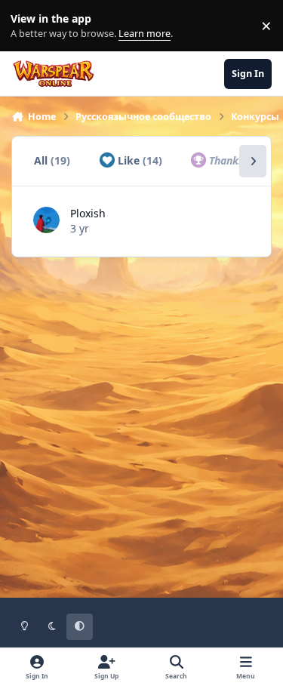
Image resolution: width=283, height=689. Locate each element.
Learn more (29, 26)
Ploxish (88, 213)
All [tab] (52, 160)
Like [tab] (138, 160)
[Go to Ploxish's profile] (46, 220)
